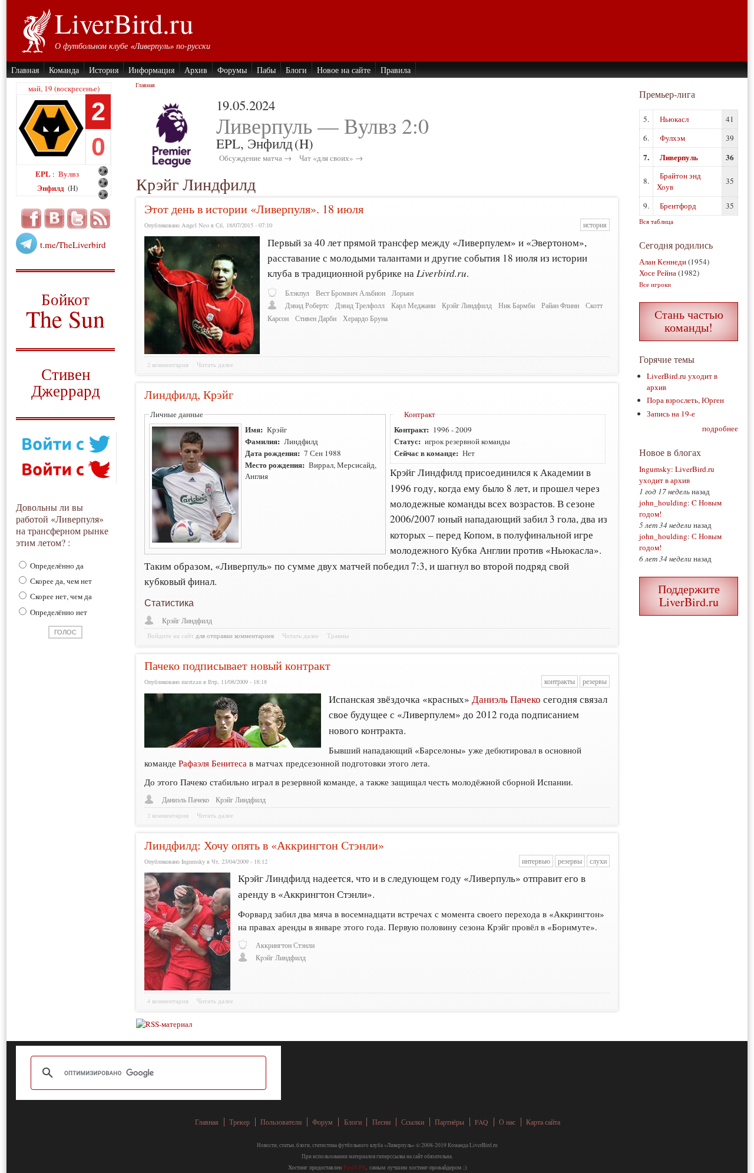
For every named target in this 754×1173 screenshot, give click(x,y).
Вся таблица (656, 221)
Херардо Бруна (365, 318)
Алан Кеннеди (662, 261)
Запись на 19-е (671, 413)
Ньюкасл (674, 119)
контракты (559, 681)
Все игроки (655, 284)
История (103, 69)
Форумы (232, 69)
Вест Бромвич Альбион (350, 293)
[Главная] (35, 29)
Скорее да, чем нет (60, 581)
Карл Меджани (413, 305)
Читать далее (215, 365)
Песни (381, 1122)
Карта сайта (543, 1122)
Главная (25, 69)
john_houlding (663, 502)
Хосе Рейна (657, 272)
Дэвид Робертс (307, 305)
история (595, 224)
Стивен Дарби (315, 318)
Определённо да (56, 565)
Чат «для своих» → (331, 158)
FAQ (481, 1122)
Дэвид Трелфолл (360, 305)
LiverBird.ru (124, 23)
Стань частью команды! (688, 320)
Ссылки (412, 1122)
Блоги (296, 69)
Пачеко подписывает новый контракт (237, 665)
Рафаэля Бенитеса (212, 763)
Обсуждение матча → (255, 158)
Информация (151, 69)
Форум (322, 1122)
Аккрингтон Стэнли (285, 945)
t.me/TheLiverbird (73, 244)
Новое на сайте (344, 69)
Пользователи (281, 1122)
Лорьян (403, 293)
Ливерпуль (679, 157)
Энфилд (51, 187)
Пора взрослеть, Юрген (685, 400)
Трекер (239, 1122)
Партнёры (449, 1122)
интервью (536, 861)
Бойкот (66, 310)
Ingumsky (655, 469)
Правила (396, 69)
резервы (595, 681)
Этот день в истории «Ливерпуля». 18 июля (253, 209)
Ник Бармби (516, 305)
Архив (195, 69)
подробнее (720, 428)
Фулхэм (672, 138)
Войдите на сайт (170, 636)
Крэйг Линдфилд (467, 305)
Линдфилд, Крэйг (188, 394)
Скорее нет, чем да (60, 596)
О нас (507, 1122)
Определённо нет (57, 612)
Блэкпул (297, 293)
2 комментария (167, 365)
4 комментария (167, 1001)
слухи (598, 861)
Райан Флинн (560, 305)
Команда (64, 69)
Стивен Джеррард (65, 384)
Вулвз (68, 173)
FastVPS (354, 1167)
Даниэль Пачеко (506, 699)
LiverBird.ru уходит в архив (677, 474)
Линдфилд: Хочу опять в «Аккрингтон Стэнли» (264, 845)
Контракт (419, 414)
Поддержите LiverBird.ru (689, 595)
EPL (43, 173)
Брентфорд (678, 205)
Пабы (266, 69)
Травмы (338, 636)
